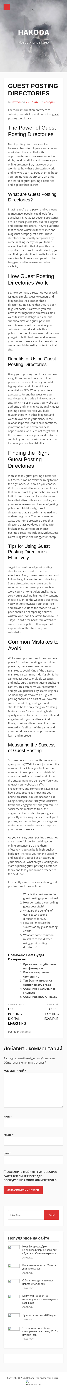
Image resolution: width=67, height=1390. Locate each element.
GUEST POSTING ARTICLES (40, 997)
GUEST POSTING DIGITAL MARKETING (17, 1014)
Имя (8, 1116)
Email (9, 1135)
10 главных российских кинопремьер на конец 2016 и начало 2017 (40, 1332)
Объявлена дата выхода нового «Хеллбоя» (37, 1282)
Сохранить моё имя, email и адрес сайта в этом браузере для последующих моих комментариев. (30, 1176)
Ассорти (50, 102)
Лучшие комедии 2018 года (39, 1315)
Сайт (7, 1153)
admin (16, 102)
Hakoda (33, 32)
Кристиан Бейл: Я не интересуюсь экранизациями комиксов (40, 1299)
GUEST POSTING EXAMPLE (51, 1012)
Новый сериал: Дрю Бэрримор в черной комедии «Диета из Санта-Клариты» (39, 1250)
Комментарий (15, 1070)
